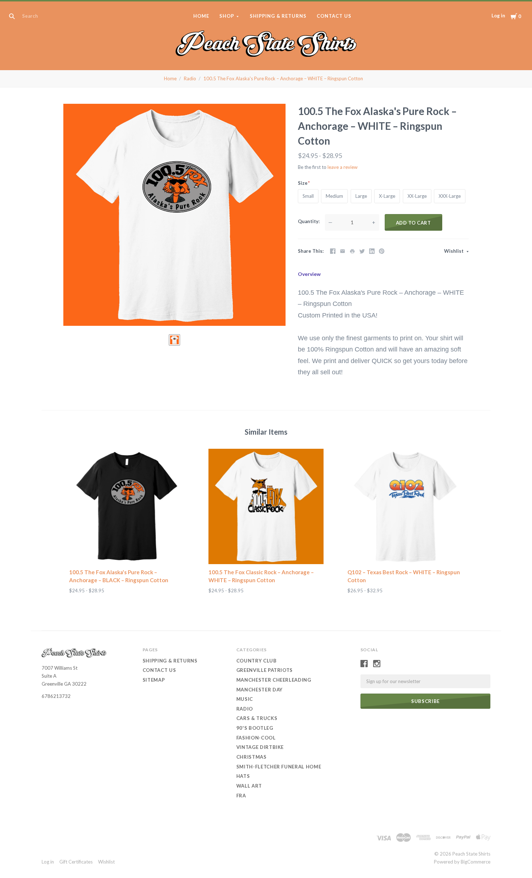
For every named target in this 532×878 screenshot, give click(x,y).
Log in (498, 15)
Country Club (256, 661)
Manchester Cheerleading (273, 680)
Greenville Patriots (264, 670)
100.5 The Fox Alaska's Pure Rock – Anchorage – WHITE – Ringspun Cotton (283, 78)
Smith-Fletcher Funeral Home (278, 767)
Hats (243, 776)
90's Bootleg (254, 728)
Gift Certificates (76, 862)
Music (244, 699)
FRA (241, 795)
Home (201, 16)
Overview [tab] (309, 274)
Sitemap (154, 680)
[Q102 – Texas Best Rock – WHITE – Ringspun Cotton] (405, 506)
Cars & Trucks (256, 718)
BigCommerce (475, 862)
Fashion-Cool (256, 738)
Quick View (127, 551)
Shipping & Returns (278, 16)
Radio (190, 78)
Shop (226, 16)
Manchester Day (259, 689)
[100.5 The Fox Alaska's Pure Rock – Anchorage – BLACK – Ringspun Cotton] (127, 506)
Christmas (251, 757)
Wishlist (454, 251)
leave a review (343, 167)
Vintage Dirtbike (260, 747)
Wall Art (249, 786)
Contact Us (334, 16)
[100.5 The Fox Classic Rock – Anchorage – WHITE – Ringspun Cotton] (266, 506)
